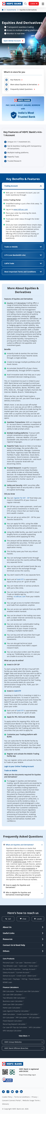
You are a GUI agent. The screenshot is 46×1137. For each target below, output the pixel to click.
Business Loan (30, 962)
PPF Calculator (21, 1017)
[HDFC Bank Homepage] (3, 10)
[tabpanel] (23, 212)
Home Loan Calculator (11, 1008)
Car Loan (19, 962)
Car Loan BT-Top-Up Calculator (15, 1027)
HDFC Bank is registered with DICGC (29, 1070)
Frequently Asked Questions (21, 89)
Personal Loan (8, 962)
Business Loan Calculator (13, 1001)
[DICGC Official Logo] (12, 1072)
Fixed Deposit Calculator (12, 1021)
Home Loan (33, 966)
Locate (39, 919)
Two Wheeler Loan (10, 966)
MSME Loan (7, 982)
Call (9, 919)
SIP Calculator (34, 1017)
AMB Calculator (9, 1014)
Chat (24, 919)
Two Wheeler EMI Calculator (14, 998)
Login (32, 4)
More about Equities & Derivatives (23, 84)
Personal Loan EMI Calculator (27, 991)
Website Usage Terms (31, 1100)
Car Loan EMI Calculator (12, 994)
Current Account (22, 972)
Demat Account (9, 976)
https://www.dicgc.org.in (27, 1075)
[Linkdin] (21, 1091)
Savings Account (28, 969)
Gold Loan (23, 966)
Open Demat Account (12, 41)
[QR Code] (5, 1072)
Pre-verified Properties (12, 969)
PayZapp (16, 979)
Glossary (5, 1104)
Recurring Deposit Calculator (14, 1024)
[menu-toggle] (43, 4)
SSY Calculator (8, 1017)
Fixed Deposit (34, 979)
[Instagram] (8, 1091)
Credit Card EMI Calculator (27, 1014)
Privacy (34, 1097)
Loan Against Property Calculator (16, 1011)
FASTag (24, 979)
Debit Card (31, 976)
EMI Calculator (8, 991)
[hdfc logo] (12, 4)
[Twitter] (17, 1091)
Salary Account (9, 972)
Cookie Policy (7, 1097)
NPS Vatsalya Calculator (12, 1031)
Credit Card (21, 976)
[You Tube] (12, 1091)
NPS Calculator (35, 1027)
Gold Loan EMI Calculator (13, 1004)
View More (23, 1036)
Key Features (15, 80)
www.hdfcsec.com (20, 209)
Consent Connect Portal (11, 1100)
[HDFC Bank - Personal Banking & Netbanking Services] (12, 1064)
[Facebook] (3, 1091)
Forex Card (7, 979)
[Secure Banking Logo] (7, 1080)
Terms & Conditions (22, 1097)
